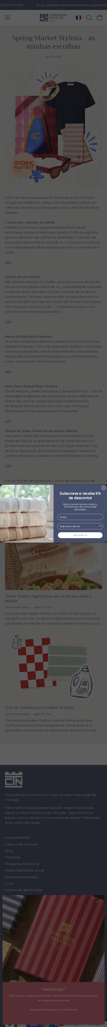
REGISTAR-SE (80, 535)
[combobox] (79, 526)
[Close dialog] (104, 487)
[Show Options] (100, 526)
